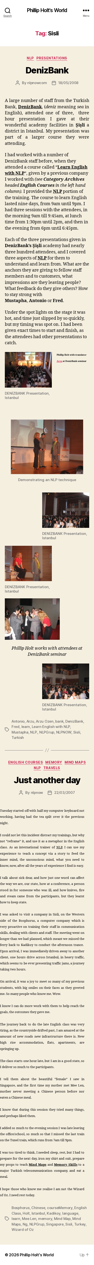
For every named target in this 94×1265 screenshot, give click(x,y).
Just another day (47, 780)
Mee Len (29, 1218)
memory (45, 1218)
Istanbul (38, 1213)
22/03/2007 (64, 792)
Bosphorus (21, 1207)
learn (25, 726)
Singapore (55, 1224)
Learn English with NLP (51, 726)
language (70, 1213)
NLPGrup (46, 732)
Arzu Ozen (45, 721)
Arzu (59, 361)
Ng (25, 1224)
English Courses (25, 762)
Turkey (80, 1224)
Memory (53, 762)
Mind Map (62, 1218)
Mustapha (20, 732)
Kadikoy (53, 1213)
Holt (26, 1213)
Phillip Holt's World (47, 10)
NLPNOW (63, 732)
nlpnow (37, 792)
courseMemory (60, 1207)
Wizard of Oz (23, 1229)
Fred (16, 726)
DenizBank (47, 70)
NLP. (33, 732)
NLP (30, 58)
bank (59, 721)
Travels (51, 768)
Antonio (18, 721)
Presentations (51, 58)
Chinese (38, 1207)
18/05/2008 (68, 82)
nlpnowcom (37, 82)
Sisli (76, 732)
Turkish (18, 737)
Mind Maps (75, 762)
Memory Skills (65, 1165)
